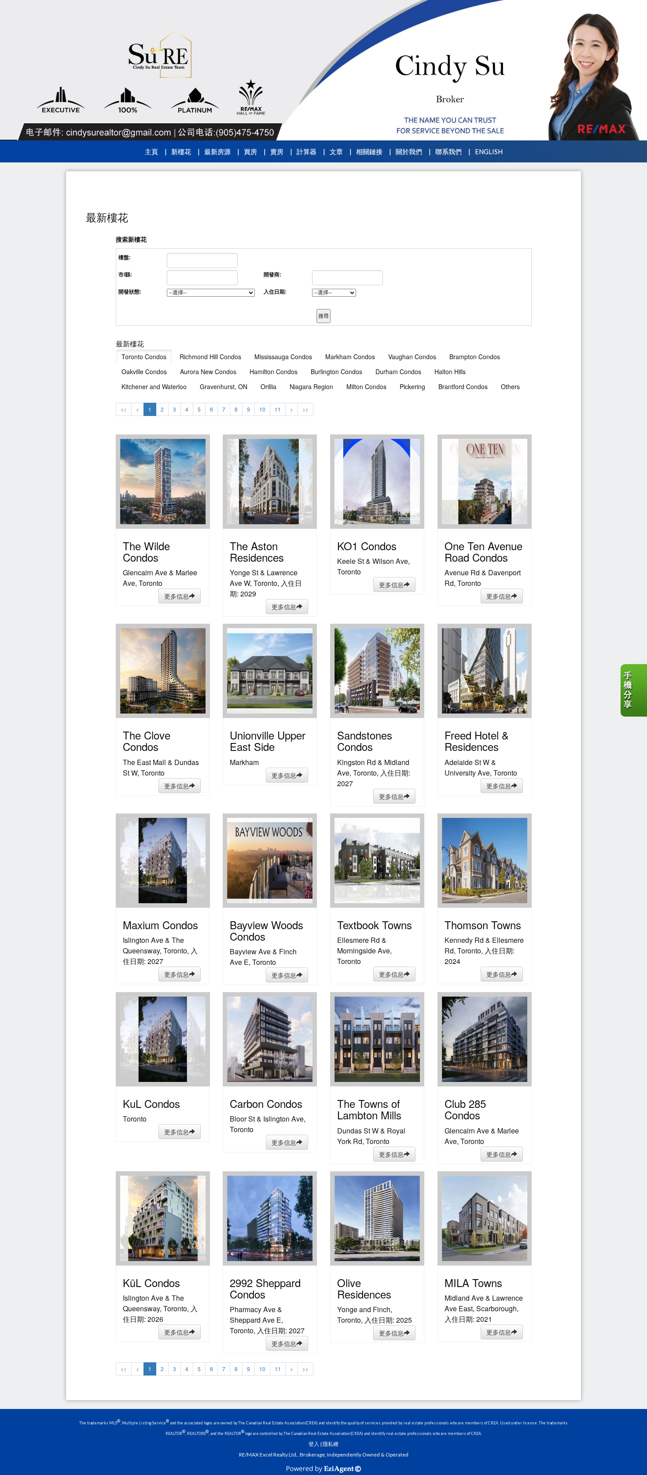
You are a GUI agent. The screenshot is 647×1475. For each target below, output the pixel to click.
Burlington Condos (336, 371)
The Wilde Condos (146, 551)
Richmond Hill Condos (210, 356)
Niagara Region (311, 386)
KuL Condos (151, 1103)
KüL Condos (151, 1282)
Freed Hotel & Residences (477, 740)
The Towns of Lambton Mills (369, 1109)
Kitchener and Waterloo (154, 386)
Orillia (268, 386)
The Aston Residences (257, 551)
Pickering (412, 386)
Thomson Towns (483, 924)
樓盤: (124, 257)
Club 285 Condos (465, 1109)
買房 (250, 151)
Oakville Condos (144, 371)
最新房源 (217, 151)
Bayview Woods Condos (266, 930)
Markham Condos (350, 356)
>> (305, 409)
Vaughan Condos (412, 356)
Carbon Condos (266, 1103)
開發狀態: (129, 292)
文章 (336, 151)
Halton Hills (450, 371)
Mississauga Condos (283, 356)
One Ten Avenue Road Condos (483, 551)
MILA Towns (473, 1282)
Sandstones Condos (364, 740)
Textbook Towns (374, 924)
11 (278, 409)
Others (510, 386)
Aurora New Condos (208, 371)
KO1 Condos (367, 545)
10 (262, 409)
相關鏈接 (369, 151)
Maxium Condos (160, 924)
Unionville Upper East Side (267, 740)
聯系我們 (448, 151)
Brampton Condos (474, 356)
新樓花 (181, 151)
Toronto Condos (143, 356)
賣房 (276, 151)
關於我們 (409, 151)
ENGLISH (489, 151)
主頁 (151, 151)
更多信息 (176, 596)
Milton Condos (366, 386)
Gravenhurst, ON (223, 386)
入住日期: (275, 292)
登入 (314, 1444)
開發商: (272, 275)
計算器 (306, 151)
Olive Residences (364, 1288)
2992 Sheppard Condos (265, 1288)
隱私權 (330, 1444)
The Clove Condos (146, 740)
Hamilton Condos (274, 371)
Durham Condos (398, 371)
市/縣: (125, 275)
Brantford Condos (463, 386)
